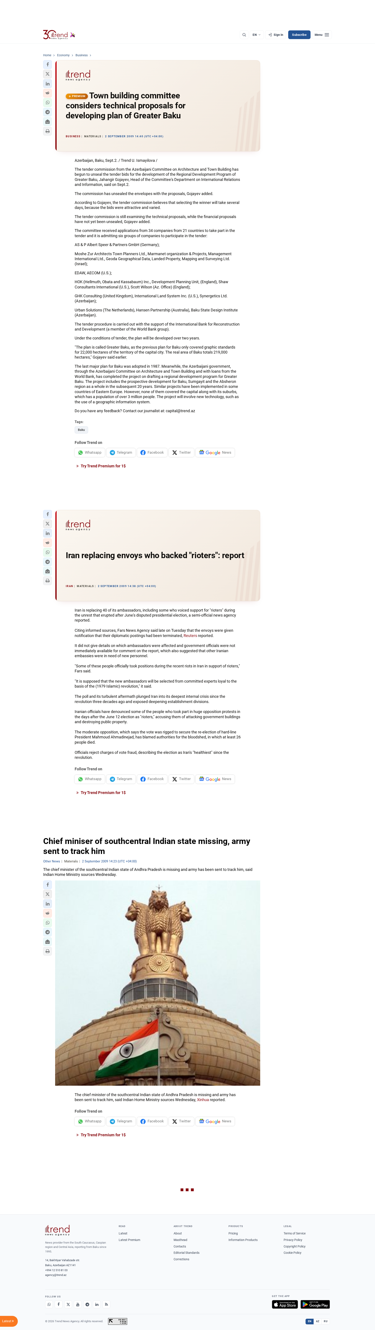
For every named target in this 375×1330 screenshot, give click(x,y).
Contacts (180, 1246)
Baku (81, 430)
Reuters (190, 635)
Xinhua (203, 1099)
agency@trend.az (55, 1275)
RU (325, 1321)
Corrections (181, 1259)
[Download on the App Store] (285, 1304)
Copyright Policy (295, 1246)
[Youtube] (78, 1304)
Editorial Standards (186, 1252)
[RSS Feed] (106, 1304)
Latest (123, 1233)
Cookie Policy (292, 1252)
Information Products (243, 1240)
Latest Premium (129, 1240)
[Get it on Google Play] (315, 1304)
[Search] (244, 34)
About (178, 1233)
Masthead (180, 1240)
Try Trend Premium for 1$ (103, 466)
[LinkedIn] (97, 1304)
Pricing (233, 1233)
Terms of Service (295, 1233)
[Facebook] (58, 1304)
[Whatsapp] (49, 1304)
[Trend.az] (59, 35)
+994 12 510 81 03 (56, 1270)
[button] (47, 64)
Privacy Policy (293, 1240)
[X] (68, 1304)
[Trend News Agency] (57, 1230)
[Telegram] (87, 1304)
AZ (317, 1321)
